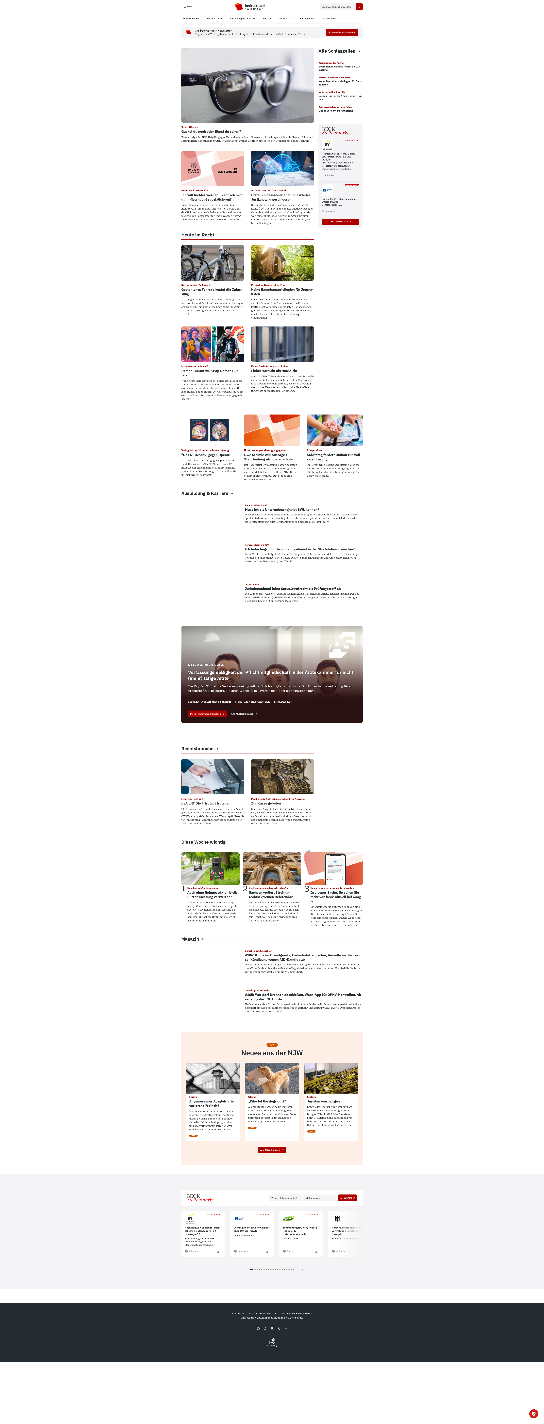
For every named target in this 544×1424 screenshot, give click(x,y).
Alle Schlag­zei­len (336, 51)
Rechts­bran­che (197, 748)
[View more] (217, 235)
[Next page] (302, 1269)
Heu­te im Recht (197, 235)
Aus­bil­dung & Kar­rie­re (205, 493)
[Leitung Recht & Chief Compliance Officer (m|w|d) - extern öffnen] (356, 211)
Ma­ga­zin (190, 939)
